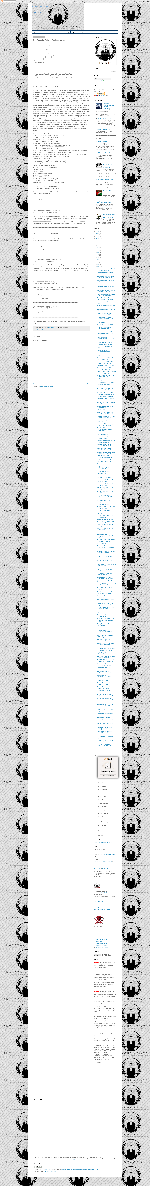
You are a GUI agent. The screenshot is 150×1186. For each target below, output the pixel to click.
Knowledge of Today (101, 943)
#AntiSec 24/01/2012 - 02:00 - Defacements (105, 406)
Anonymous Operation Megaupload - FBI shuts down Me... (106, 536)
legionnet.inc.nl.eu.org (51, 1171)
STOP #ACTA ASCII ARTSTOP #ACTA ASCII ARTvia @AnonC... (105, 377)
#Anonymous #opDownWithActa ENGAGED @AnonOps (106, 291)
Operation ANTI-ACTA (103, 471)
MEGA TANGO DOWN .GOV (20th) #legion (105, 488)
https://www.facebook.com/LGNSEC (104, 842)
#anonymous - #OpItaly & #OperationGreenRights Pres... (106, 691)
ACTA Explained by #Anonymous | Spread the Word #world (106, 389)
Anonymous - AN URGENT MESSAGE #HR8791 (104, 368)
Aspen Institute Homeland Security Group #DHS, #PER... (106, 317)
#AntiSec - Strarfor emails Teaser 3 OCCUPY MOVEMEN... (106, 445)
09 (98, 247)
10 (98, 245)
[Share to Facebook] (66, 327)
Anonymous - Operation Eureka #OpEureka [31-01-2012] (105, 277)
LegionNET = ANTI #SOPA (104, 587)
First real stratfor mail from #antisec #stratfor (104, 573)
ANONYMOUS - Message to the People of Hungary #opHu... (106, 660)
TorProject (97, 868)
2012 (97, 238)
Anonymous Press (40, 6)
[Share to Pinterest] (67, 327)
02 (98, 264)
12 (98, 240)
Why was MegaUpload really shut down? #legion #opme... (106, 403)
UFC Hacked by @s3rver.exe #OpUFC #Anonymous (105, 362)
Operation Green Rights (102, 945)
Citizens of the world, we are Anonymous (105, 525)
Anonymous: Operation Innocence (103, 596)
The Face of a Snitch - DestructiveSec (103, 615)
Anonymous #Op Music (103, 284)
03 (98, 262)
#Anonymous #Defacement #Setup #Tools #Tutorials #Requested (105, 201)
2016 (97, 234)
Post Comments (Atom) (46, 386)
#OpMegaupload (101, 543)
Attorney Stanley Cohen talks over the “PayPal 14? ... (106, 372)
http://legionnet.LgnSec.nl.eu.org (103, 861)
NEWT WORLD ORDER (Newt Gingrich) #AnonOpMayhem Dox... (105, 620)
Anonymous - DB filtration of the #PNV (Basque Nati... (106, 732)
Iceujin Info (99, 941)
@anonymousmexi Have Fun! (105, 581)
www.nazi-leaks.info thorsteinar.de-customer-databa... (104, 631)
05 (98, 257)
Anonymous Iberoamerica (103, 937)
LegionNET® (46, 1169)
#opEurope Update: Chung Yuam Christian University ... (106, 540)
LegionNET (36, 32)
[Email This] (61, 327)
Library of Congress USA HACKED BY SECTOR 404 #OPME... (105, 496)
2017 (97, 231)
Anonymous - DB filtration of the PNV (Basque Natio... (106, 728)
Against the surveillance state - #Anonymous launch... (105, 350)
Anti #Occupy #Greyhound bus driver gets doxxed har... (105, 592)
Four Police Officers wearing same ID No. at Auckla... (105, 424)
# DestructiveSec (42, 329)
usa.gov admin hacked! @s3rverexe (103, 321)
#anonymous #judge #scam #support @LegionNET (104, 561)
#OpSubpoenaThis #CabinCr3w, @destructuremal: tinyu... (106, 281)
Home (61, 383)
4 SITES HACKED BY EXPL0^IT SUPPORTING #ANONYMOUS (106, 647)
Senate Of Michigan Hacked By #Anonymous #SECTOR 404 (105, 395)
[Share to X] (64, 327)
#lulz (98, 627)
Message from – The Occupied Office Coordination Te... (105, 724)
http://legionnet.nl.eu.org (108, 854)
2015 (97, 236)
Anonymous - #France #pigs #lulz (106, 331)
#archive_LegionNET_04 (103, 152)
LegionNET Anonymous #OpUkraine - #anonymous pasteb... (105, 736)
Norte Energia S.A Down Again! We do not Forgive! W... (105, 600)
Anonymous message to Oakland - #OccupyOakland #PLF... (106, 294)
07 (98, 252)
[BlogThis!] (63, 327)
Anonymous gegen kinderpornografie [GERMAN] (105, 337)
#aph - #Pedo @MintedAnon (105, 392)
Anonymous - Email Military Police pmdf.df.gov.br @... (106, 358)
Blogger (75, 1159)
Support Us (75, 32)
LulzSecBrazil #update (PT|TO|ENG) (103, 420)
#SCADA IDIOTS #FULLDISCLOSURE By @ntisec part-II (104, 429)
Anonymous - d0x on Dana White (106, 365)
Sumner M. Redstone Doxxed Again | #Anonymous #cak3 (105, 604)
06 (98, 255)
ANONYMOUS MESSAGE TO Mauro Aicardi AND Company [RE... (105, 706)
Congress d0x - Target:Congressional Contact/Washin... (103, 467)
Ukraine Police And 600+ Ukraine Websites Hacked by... (106, 643)
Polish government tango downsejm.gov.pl (104, 433)
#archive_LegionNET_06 (105, 141)
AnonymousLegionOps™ (102, 939)
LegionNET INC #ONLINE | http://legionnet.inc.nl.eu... (105, 744)
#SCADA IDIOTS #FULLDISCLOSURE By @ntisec (104, 556)
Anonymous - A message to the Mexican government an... (105, 341)
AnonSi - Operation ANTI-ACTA (105, 324)
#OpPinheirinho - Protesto (104, 410)
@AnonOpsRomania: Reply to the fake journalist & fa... (106, 269)
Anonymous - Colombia (103, 717)
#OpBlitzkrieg (84, 32)
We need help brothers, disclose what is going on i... (106, 437)
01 (98, 266)
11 (98, 243)
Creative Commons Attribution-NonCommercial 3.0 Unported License (80, 1169)
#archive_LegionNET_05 (105, 118)
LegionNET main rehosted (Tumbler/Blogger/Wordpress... (106, 381)
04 (98, 259)
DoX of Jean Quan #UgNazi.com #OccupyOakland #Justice (106, 298)
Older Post (87, 383)
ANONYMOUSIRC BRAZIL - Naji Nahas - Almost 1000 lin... (106, 416)
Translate (107, 81)
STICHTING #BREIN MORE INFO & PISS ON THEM (106, 584)
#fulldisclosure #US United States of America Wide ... (106, 480)
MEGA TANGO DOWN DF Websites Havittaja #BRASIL (105, 456)
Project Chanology (64, 32)
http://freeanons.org (99, 901)
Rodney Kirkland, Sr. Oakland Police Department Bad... (105, 314)
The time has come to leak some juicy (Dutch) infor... (106, 679)
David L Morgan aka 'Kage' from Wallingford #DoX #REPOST (104, 180)
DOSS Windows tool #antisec (105, 702)
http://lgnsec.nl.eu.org (76, 1173)
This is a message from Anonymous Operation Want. (105, 640)
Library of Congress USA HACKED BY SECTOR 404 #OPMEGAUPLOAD (108, 165)
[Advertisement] (105, 1079)
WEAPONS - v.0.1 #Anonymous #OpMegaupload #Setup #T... (106, 413)
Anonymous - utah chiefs (104, 532)
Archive (44, 32)
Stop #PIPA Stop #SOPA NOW (105, 519)
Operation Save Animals (102, 947)
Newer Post (36, 383)
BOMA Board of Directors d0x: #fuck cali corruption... (105, 741)
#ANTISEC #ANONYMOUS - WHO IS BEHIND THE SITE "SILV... (105, 346)
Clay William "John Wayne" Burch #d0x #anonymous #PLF (106, 656)
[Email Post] (58, 327)
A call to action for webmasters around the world (105, 607)
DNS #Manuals (52, 32)
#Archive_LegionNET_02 (103, 129)
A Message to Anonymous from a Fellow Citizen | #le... (106, 327)
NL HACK (99, 463)
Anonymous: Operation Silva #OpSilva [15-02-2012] (105, 273)
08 (98, 250)
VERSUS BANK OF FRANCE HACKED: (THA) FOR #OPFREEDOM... (105, 652)
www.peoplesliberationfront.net (102, 893)
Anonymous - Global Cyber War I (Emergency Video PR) (106, 476)
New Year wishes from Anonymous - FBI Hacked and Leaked (109, 216)
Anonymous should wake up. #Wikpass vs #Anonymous (105, 334)
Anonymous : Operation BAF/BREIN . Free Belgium (105, 664)
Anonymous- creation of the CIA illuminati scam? (106, 310)
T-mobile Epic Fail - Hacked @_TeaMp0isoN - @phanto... (105, 577)
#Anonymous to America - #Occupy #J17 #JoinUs (104, 672)
